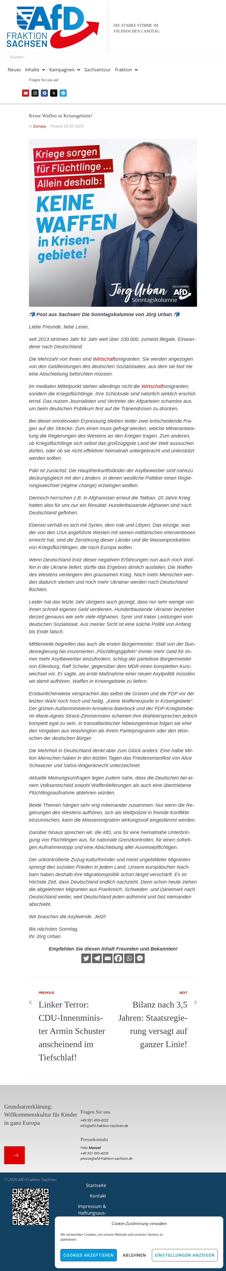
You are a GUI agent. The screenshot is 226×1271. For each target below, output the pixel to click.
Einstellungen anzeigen (185, 1255)
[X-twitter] (53, 93)
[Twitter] (86, 958)
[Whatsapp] (129, 958)
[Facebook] (44, 93)
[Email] (107, 958)
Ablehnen (134, 1255)
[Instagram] (35, 93)
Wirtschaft (104, 359)
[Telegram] (63, 93)
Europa (39, 126)
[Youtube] (25, 93)
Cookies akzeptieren (88, 1255)
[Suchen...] (115, 57)
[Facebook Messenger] (140, 958)
